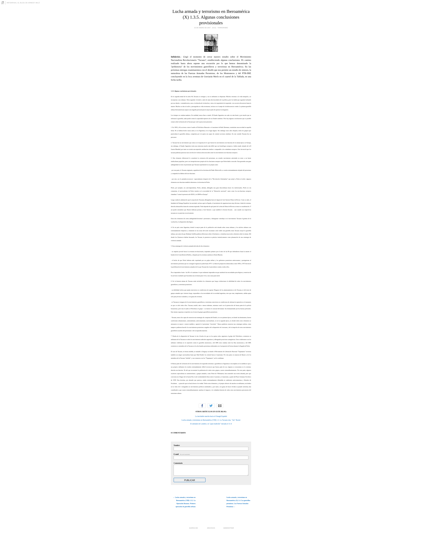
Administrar (228, 528)
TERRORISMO (222, 28)
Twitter (211, 405)
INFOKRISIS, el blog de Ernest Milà (23, 3)
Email (219, 405)
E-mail (182, 454)
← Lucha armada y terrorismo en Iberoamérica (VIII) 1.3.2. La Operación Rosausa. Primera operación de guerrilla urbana (184, 502)
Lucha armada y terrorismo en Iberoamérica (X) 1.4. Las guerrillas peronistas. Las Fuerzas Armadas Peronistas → (238, 502)
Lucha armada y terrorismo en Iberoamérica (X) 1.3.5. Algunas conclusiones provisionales (211, 17)
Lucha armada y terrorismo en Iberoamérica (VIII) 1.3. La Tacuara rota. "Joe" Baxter (211, 420)
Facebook (202, 405)
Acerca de (193, 528)
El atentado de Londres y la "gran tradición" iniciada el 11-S (211, 424)
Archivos (211, 528)
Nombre (177, 445)
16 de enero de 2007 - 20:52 (205, 28)
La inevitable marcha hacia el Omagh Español (211, 416)
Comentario (178, 463)
